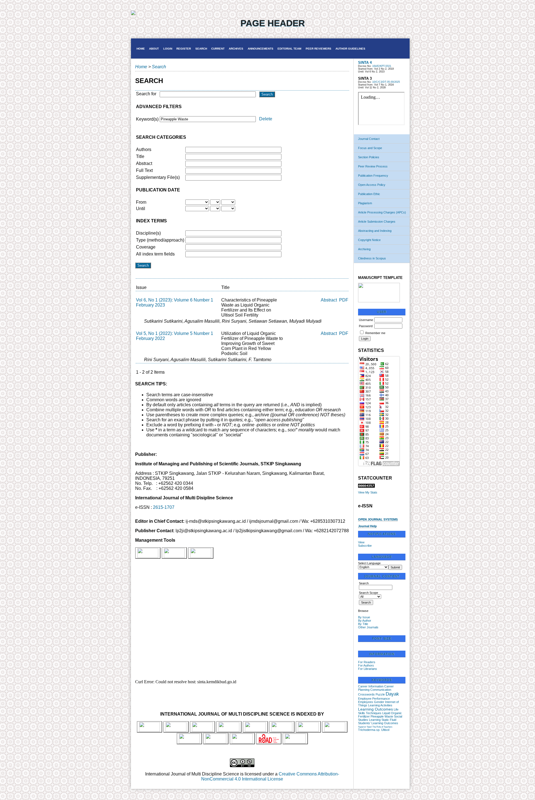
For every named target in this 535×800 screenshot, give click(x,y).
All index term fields (155, 254)
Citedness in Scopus (372, 258)
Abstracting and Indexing (374, 230)
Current (218, 48)
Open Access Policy (371, 184)
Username (366, 320)
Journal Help (367, 526)
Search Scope (368, 592)
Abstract (144, 163)
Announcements (260, 48)
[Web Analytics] (366, 486)
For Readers (366, 662)
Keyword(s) (147, 119)
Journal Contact (369, 138)
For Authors (366, 665)
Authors (143, 149)
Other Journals (368, 627)
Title (140, 156)
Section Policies (368, 157)
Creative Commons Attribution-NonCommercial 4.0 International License (270, 776)
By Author (364, 620)
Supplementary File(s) (158, 177)
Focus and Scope (370, 148)
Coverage (145, 247)
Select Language (369, 563)
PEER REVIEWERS (318, 48)
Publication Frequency (373, 175)
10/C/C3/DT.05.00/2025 (386, 82)
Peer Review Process (373, 166)
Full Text (144, 170)
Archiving (364, 249)
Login (167, 48)
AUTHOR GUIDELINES (350, 48)
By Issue (364, 617)
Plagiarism (365, 203)
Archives (236, 48)
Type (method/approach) (160, 240)
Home (141, 48)
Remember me (375, 333)
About (154, 48)
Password (366, 326)
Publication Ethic (369, 194)
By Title (363, 624)
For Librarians (367, 668)
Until (140, 208)
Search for (146, 93)
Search (201, 48)
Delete (265, 118)
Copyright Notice (369, 240)
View (361, 542)
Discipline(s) (148, 233)
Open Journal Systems (378, 519)
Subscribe (365, 545)
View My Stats (367, 492)
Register (183, 48)
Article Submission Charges (376, 221)
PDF (343, 300)
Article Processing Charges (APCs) (382, 212)
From (141, 202)
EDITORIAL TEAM (289, 48)
